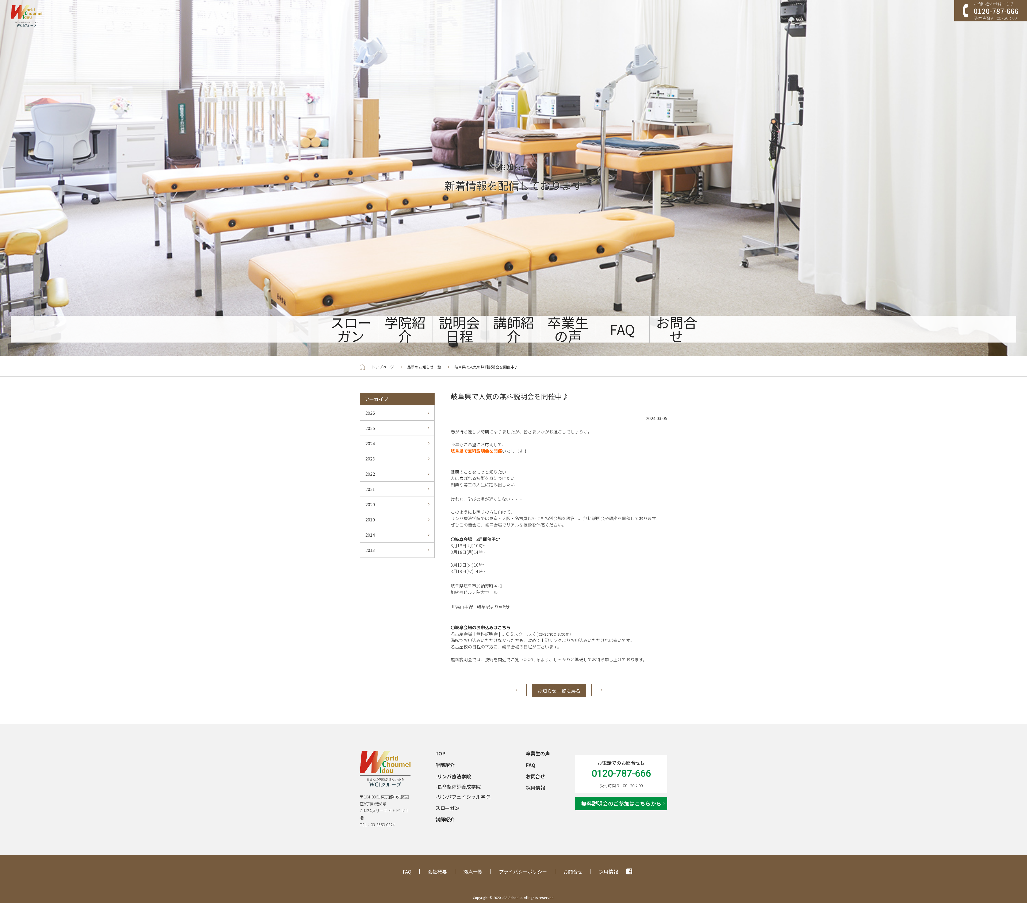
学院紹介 (405, 329)
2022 (370, 474)
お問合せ (676, 329)
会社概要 (437, 871)
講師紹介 (513, 329)
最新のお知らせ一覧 (424, 367)
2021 (370, 489)
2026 (370, 413)
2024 (370, 443)
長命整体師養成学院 (459, 786)
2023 (370, 458)
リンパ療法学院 (454, 776)
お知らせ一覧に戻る (559, 690)
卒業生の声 (567, 329)
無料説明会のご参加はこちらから (621, 803)
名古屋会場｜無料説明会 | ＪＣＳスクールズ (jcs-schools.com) (511, 634)
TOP (440, 753)
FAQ (622, 329)
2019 (370, 519)
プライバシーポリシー (523, 871)
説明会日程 (459, 329)
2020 (370, 504)
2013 (370, 550)
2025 (370, 428)
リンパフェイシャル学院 (463, 796)
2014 (370, 535)
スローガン (350, 329)
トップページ (382, 367)
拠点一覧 (472, 871)
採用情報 (535, 787)
